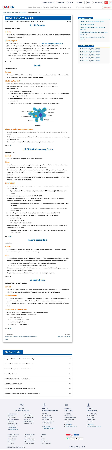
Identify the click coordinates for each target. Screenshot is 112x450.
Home (30, 7)
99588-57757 (91, 424)
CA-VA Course (11, 441)
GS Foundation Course (13, 434)
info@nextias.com (13, 429)
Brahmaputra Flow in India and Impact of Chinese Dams (20, 364)
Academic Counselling (48, 2)
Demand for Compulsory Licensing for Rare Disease (18, 369)
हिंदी (110, 2)
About (34, 7)
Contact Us (88, 7)
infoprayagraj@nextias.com (94, 426)
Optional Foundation (29, 441)
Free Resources (63, 7)
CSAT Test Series (28, 436)
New (73, 7)
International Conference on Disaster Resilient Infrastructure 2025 (21, 338)
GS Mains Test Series (29, 439)
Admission (70, 2)
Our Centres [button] (80, 2)
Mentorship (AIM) (12, 439)
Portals (77, 7)
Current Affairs (54, 7)
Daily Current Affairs (12, 12)
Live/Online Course (12, 436)
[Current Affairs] (8, 7)
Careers (43, 439)
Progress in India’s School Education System (92, 21)
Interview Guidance (29, 443)
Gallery (82, 7)
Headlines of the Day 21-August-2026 (90, 52)
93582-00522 (69, 424)
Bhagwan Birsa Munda (64, 336)
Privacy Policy (44, 441)
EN (106, 2)
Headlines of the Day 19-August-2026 (90, 58)
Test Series (46, 7)
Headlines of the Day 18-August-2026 (90, 61)
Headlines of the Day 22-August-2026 (90, 49)
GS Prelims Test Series (30, 434)
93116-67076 (47, 426)
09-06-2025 (22, 12)
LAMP (88, 2)
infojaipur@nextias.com (71, 426)
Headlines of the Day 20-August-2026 (90, 55)
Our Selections (60, 2)
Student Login (107, 7)
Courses (39, 7)
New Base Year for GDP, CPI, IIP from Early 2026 (17, 379)
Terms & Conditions (46, 443)
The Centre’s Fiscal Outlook (87, 24)
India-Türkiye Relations (11, 374)
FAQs (42, 436)
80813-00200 (12, 427)
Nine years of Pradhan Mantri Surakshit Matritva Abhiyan (20, 359)
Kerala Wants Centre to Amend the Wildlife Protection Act (20, 388)
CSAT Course (11, 443)
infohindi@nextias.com (49, 428)
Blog (69, 7)
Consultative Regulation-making (13, 383)
